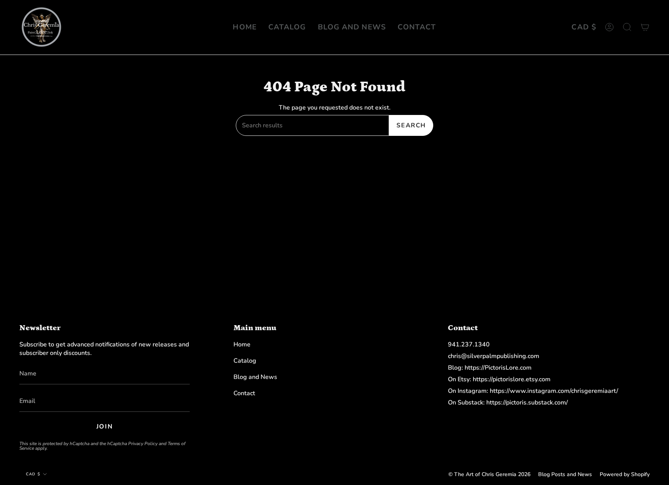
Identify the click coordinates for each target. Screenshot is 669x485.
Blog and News (255, 377)
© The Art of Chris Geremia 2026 (489, 474)
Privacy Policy (143, 443)
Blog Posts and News (565, 474)
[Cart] (645, 27)
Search (411, 125)
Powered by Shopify (625, 474)
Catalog (244, 360)
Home (241, 344)
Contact (244, 393)
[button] (627, 27)
